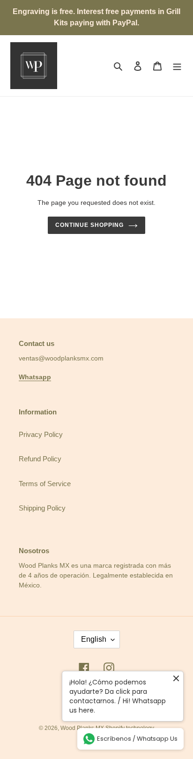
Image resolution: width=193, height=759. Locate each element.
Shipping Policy (42, 508)
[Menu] (177, 66)
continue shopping (89, 225)
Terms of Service (45, 484)
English (93, 639)
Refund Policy (40, 459)
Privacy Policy (41, 434)
